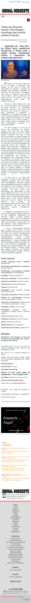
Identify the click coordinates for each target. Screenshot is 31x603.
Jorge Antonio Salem (15, 551)
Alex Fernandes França (15, 540)
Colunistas (15, 536)
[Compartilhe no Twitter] (28, 42)
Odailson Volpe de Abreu (15, 557)
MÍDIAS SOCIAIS (15, 581)
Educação (15, 521)
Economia (15, 516)
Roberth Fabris (15, 561)
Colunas (15, 519)
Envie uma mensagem (15, 577)
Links (15, 505)
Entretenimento (15, 518)
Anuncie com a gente (15, 570)
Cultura (15, 528)
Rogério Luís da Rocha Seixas (15, 563)
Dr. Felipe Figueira (15, 544)
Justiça (15, 514)
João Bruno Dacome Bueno (15, 549)
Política (15, 507)
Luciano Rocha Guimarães (15, 554)
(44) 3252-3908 (15, 589)
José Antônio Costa (15, 552)
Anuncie (15, 567)
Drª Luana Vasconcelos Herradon (15, 547)
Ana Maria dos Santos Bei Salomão (15, 542)
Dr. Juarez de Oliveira (15, 545)
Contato (15, 574)
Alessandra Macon (16, 538)
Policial (15, 523)
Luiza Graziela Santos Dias (15, 556)
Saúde (16, 524)
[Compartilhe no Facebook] (29, 42)
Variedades (15, 511)
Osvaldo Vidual (15, 559)
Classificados (15, 526)
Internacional (15, 531)
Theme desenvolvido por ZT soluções (12, 596)
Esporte (15, 509)
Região (15, 512)
